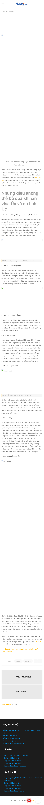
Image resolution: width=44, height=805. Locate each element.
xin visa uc (28, 661)
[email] (40, 661)
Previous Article (23, 677)
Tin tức (16, 165)
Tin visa (21, 165)
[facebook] (36, 661)
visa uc (18, 661)
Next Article (20, 692)
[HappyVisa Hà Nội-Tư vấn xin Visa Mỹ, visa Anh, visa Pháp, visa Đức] (22, 3)
